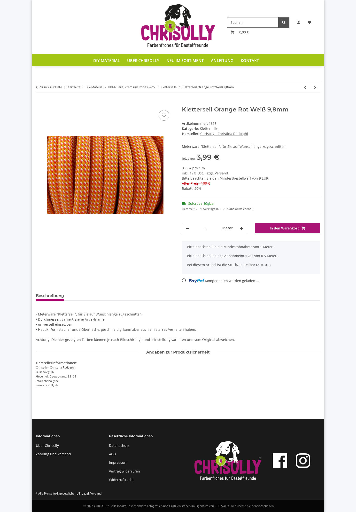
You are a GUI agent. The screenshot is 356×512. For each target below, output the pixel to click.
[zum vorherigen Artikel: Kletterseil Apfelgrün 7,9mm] (305, 87)
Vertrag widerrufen (124, 471)
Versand (221, 173)
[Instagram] (303, 460)
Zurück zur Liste (50, 87)
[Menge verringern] (187, 228)
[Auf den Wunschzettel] (164, 115)
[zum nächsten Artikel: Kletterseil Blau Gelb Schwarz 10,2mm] (315, 87)
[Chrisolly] (178, 27)
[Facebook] (280, 460)
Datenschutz (119, 445)
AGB (112, 454)
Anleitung (222, 60)
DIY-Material (106, 60)
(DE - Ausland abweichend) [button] (234, 209)
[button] (298, 22)
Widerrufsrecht (121, 479)
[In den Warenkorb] (40, 103)
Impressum (118, 462)
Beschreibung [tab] (50, 295)
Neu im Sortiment (185, 60)
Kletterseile (209, 128)
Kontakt (250, 60)
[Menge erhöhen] (241, 228)
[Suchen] (283, 22)
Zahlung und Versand (53, 454)
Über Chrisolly (143, 60)
